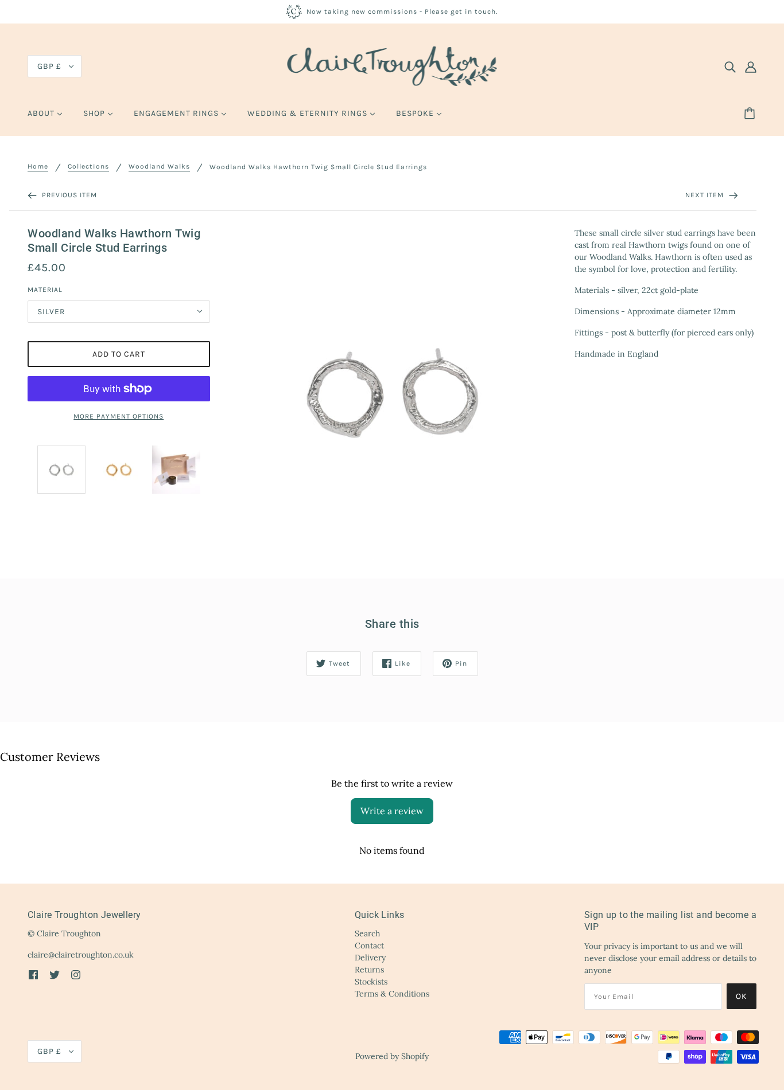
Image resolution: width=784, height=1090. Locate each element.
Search (367, 933)
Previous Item (68, 195)
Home (38, 166)
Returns (369, 969)
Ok (741, 996)
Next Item (705, 195)
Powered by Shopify (392, 1056)
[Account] (750, 66)
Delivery (370, 957)
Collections (88, 166)
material (45, 290)
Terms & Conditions (392, 994)
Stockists (371, 981)
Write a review (392, 810)
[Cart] (751, 113)
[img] (730, 66)
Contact (369, 945)
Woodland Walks (159, 166)
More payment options (118, 416)
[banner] (392, 65)
